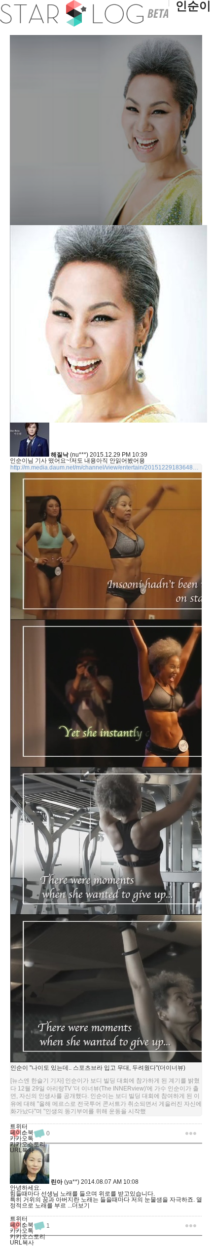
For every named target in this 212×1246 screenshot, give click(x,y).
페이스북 (22, 1132)
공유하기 (190, 1133)
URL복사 (22, 1150)
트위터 (19, 1126)
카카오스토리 (27, 1144)
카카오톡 (22, 1138)
